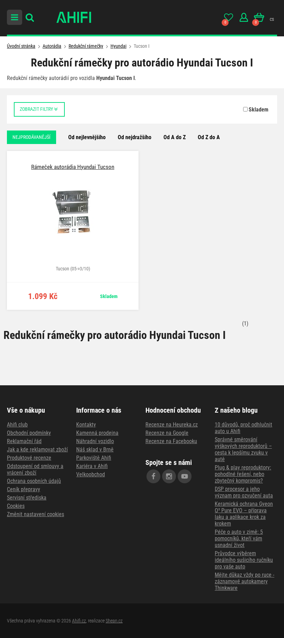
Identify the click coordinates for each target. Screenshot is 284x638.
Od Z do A (209, 137)
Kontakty (86, 424)
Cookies (16, 506)
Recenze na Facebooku (171, 441)
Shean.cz (114, 620)
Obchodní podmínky (29, 433)
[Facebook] (153, 476)
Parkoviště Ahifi (93, 458)
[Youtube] (185, 476)
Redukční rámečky (86, 46)
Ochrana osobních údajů (34, 481)
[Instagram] (169, 476)
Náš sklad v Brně (95, 449)
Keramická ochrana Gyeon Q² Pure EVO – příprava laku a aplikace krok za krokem (244, 514)
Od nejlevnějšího (87, 137)
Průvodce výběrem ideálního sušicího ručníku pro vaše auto (244, 560)
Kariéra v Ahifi (92, 466)
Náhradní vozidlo (95, 441)
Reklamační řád (24, 441)
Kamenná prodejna (97, 433)
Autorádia (52, 46)
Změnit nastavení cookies (35, 514)
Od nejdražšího (134, 137)
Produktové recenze (29, 458)
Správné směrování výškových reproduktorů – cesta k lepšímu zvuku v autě (243, 449)
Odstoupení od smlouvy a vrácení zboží (35, 469)
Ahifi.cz (79, 620)
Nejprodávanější (31, 137)
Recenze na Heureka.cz (171, 424)
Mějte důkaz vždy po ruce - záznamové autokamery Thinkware (244, 581)
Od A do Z (174, 137)
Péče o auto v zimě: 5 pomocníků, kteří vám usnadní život (239, 538)
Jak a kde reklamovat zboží (37, 449)
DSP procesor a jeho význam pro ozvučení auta (244, 492)
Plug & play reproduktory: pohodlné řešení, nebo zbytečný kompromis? (243, 474)
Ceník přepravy (23, 489)
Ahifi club (17, 424)
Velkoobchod (90, 474)
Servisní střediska (26, 497)
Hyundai (118, 46)
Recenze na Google (166, 433)
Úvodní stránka (21, 46)
